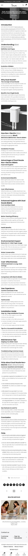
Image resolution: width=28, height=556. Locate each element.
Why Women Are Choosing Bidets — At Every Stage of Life (14, 522)
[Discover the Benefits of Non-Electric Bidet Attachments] (21, 491)
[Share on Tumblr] (14, 485)
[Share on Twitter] (7, 485)
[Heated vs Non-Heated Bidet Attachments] (6, 491)
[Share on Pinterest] (11, 485)
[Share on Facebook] (4, 485)
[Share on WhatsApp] (23, 485)
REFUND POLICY (14, 549)
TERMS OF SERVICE (8, 546)
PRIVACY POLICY (19, 546)
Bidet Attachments (10, 45)
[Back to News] (14, 491)
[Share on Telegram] (17, 485)
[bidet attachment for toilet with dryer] (14, 117)
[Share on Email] (20, 485)
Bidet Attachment (15, 478)
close (25, 1)
